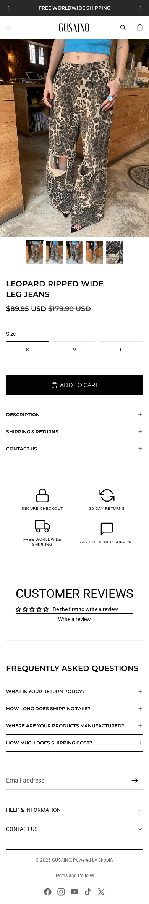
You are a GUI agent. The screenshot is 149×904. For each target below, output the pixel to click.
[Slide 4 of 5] (94, 252)
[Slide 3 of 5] (74, 252)
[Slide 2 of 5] (54, 252)
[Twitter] (101, 891)
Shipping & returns (32, 431)
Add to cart (79, 385)
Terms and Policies (74, 875)
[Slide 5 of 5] (114, 252)
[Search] (123, 27)
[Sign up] (135, 781)
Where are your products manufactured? (65, 725)
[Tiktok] (87, 891)
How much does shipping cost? (49, 743)
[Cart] (139, 27)
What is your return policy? (45, 691)
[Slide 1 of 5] (34, 252)
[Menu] (9, 27)
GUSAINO (61, 860)
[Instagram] (61, 891)
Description (23, 414)
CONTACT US (21, 449)
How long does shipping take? (48, 708)
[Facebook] (47, 891)
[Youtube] (74, 891)
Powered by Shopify (93, 860)
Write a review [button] (74, 619)
